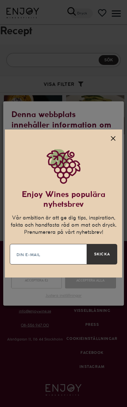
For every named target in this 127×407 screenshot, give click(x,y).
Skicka (102, 254)
